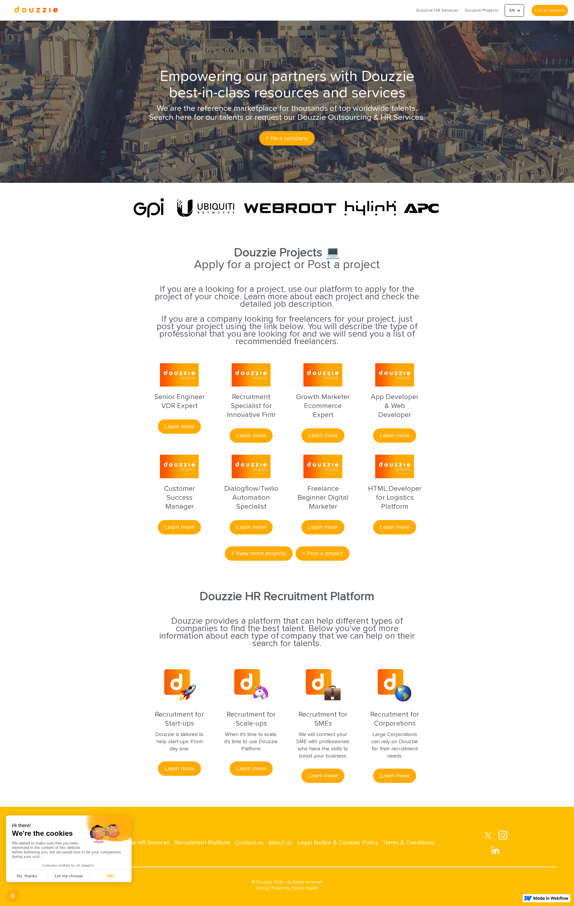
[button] (514, 10)
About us (280, 843)
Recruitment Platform (202, 843)
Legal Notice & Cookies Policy (337, 843)
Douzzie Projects (481, 10)
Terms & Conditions (409, 843)
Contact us (249, 843)
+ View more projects (258, 554)
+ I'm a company (550, 10)
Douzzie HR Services (437, 10)
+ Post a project (322, 554)
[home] (36, 10)
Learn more (179, 427)
